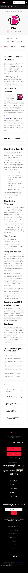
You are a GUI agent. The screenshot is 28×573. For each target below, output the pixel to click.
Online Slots (13, 481)
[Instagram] (14, 556)
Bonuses (12, 485)
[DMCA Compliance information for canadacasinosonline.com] (19, 471)
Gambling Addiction (14, 526)
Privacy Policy (14, 537)
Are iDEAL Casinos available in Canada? (11, 397)
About (14, 541)
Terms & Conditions (14, 533)
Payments (15, 11)
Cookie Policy (17, 520)
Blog (14, 548)
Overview (5, 46)
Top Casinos (14, 448)
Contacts (14, 544)
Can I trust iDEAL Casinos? (11, 390)
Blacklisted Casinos (14, 454)
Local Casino (14, 496)
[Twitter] (16, 556)
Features (23, 46)
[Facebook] (11, 556)
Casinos (13, 46)
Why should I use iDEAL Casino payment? (12, 418)
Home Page (7, 11)
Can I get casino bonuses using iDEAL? (11, 411)
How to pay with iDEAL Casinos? (12, 404)
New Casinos (14, 488)
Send (14, 513)
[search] (22, 2)
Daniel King (13, 6)
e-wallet (10, 118)
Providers (13, 492)
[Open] (26, 2)
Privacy (10, 520)
